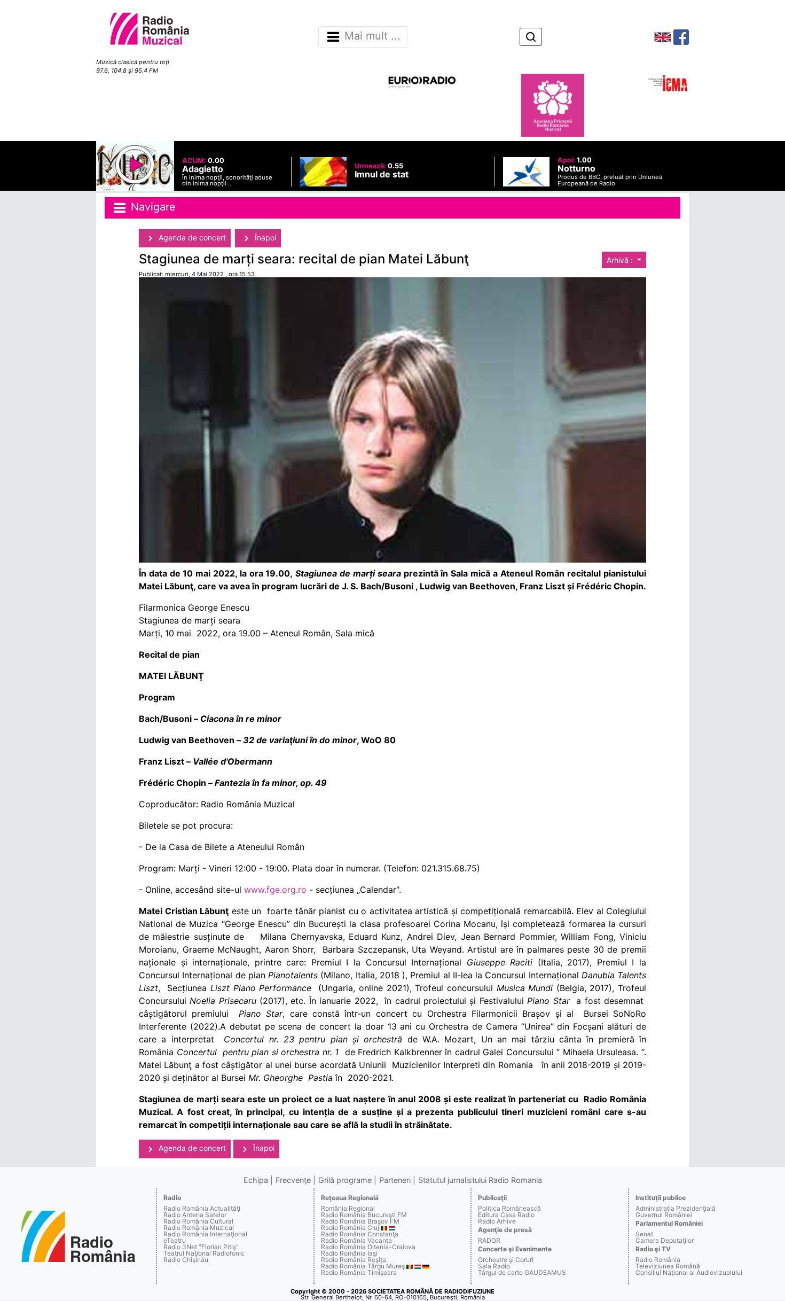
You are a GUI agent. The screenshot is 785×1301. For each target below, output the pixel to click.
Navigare (152, 206)
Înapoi (264, 237)
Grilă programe (345, 1180)
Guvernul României (663, 1215)
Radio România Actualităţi (201, 1208)
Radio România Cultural (198, 1221)
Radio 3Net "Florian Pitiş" (201, 1247)
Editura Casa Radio (506, 1215)
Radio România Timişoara (359, 1272)
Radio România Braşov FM (360, 1221)
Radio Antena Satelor (194, 1215)
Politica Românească (509, 1208)
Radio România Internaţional (205, 1234)
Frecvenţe (293, 1180)
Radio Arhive (497, 1221)
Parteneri (395, 1180)
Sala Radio (494, 1266)
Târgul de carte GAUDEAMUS (522, 1272)
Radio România (657, 1260)
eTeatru (174, 1240)
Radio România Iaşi (349, 1253)
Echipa (256, 1180)
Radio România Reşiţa (353, 1260)
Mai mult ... (372, 36)
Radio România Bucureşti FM (364, 1215)
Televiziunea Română (667, 1266)
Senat (644, 1234)
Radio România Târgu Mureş (363, 1266)
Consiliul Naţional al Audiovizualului (688, 1272)
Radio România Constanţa (359, 1234)
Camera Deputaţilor (664, 1240)
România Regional (348, 1208)
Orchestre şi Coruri (505, 1260)
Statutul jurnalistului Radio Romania (480, 1180)
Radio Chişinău (185, 1260)
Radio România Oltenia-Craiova (368, 1247)
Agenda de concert (191, 237)
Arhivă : (621, 259)
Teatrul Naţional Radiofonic (204, 1253)
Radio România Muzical (198, 1228)
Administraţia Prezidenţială (675, 1208)
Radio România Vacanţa (356, 1240)
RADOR (489, 1240)
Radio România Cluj (350, 1228)
